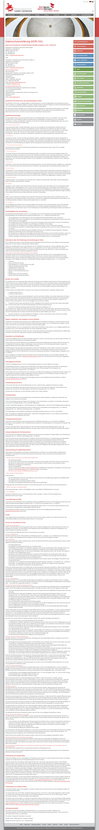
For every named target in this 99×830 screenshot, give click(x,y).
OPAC (21, 824)
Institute (37, 14)
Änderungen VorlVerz (36, 824)
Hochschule (11, 14)
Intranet (61, 824)
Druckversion (86, 1)
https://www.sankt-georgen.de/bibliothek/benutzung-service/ (23, 470)
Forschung (56, 14)
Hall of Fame (80, 78)
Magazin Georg (81, 105)
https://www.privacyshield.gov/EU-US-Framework (27, 804)
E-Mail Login (27, 824)
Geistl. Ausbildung (82, 60)
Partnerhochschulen (83, 83)
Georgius (44, 824)
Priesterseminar (81, 46)
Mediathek (80, 110)
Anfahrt (79, 124)
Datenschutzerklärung (74, 824)
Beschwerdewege (82, 92)
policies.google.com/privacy (12, 803)
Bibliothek (74, 14)
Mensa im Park (81, 115)
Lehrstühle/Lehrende (24, 14)
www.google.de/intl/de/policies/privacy (43, 779)
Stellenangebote (81, 73)
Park (78, 69)
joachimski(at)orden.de (14, 97)
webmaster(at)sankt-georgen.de (30, 356)
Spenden (79, 96)
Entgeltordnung (21, 469)
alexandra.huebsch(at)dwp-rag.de (17, 82)
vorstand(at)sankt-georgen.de (16, 67)
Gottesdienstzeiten (82, 55)
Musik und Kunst (81, 64)
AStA (65, 14)
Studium (46, 14)
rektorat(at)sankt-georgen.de (16, 55)
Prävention (80, 87)
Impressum (55, 824)
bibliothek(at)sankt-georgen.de (12, 511)
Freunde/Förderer (86, 14)
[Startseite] (18, 7)
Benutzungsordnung (32, 467)
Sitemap (66, 824)
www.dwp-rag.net (15, 83)
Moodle (49, 824)
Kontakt (79, 119)
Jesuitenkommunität (82, 41)
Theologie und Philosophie (84, 101)
